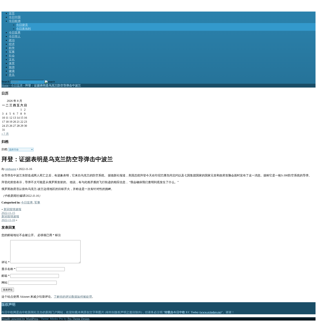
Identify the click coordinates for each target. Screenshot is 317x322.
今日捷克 (22, 24)
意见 (12, 74)
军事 (12, 51)
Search (5, 81)
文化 (12, 59)
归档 (4, 149)
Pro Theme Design (78, 318)
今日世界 (15, 32)
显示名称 (8, 269)
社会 (12, 55)
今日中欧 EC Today (13, 3)
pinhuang (10, 169)
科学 (12, 47)
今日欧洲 (15, 21)
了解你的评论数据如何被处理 (73, 296)
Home (5, 85)
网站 (4, 282)
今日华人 (15, 36)
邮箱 (5, 275)
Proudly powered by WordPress (19, 318)
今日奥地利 (23, 28)
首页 (12, 13)
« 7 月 (5, 133)
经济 (12, 44)
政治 (12, 40)
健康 (12, 71)
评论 (5, 262)
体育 (12, 63)
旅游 (12, 67)
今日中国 (15, 17)
